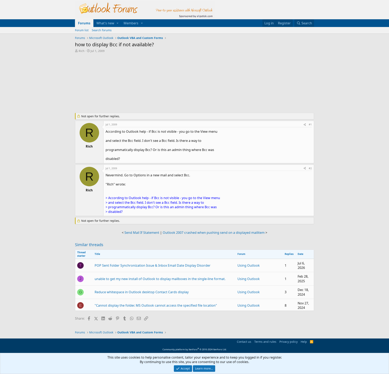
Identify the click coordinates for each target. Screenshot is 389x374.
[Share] (304, 124)
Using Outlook (248, 265)
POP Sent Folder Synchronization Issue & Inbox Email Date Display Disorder (153, 265)
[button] (118, 23)
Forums (84, 23)
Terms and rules (265, 342)
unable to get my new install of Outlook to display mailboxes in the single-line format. (160, 279)
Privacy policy (288, 342)
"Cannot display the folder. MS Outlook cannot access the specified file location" (156, 305)
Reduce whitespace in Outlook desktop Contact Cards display (142, 292)
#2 (310, 168)
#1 (310, 124)
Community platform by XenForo (194, 349)
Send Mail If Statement (141, 232)
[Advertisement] (173, 83)
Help (304, 342)
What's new (105, 23)
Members (131, 23)
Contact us (244, 342)
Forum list (82, 30)
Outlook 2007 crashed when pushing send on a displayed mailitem (214, 232)
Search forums (102, 30)
